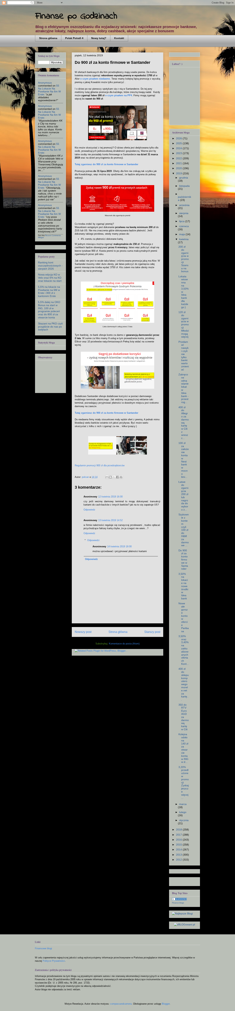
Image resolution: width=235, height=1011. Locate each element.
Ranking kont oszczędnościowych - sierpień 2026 (50, 265)
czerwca (184, 226)
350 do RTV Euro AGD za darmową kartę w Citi (183, 717)
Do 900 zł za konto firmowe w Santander (183, 559)
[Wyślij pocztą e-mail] (107, 477)
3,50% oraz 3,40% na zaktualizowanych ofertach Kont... (183, 650)
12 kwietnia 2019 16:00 (110, 496)
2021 (179, 163)
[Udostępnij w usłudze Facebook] (117, 477)
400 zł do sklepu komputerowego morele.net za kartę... (183, 684)
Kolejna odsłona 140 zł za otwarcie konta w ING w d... (183, 748)
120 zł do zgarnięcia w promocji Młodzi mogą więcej (183, 324)
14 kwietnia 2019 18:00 (119, 546)
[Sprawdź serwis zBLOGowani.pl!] (184, 924)
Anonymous (45, 82)
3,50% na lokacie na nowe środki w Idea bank (183, 586)
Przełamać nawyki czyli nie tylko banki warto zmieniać (183, 355)
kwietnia (184, 239)
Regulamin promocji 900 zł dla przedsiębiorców (99, 465)
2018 (179, 829)
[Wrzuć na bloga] (110, 477)
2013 (179, 854)
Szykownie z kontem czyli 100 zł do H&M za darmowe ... (183, 530)
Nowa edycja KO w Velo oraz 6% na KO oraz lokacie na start (50, 277)
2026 (179, 138)
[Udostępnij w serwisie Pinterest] (121, 477)
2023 (179, 153)
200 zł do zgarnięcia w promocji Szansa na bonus (183, 259)
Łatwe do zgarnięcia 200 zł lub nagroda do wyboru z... (183, 495)
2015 (179, 844)
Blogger (166, 1003)
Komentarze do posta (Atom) (124, 643)
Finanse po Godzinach (76, 16)
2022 (179, 158)
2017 (179, 834)
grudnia (183, 177)
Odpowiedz (89, 509)
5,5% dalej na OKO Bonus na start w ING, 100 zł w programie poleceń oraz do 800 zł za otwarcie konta (49, 310)
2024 (179, 148)
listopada (184, 185)
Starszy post (152, 631)
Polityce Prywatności (54, 960)
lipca (182, 221)
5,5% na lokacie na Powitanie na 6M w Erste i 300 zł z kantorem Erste (49, 291)
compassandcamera (121, 1003)
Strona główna (48, 38)
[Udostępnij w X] (114, 477)
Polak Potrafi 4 (74, 38)
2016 (179, 839)
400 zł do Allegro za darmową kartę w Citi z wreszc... (183, 423)
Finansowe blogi (43, 948)
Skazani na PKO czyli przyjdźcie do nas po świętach (50, 326)
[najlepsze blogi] (182, 913)
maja (182, 234)
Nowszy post (83, 631)
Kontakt (119, 38)
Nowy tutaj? (98, 38)
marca (183, 804)
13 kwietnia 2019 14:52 (110, 520)
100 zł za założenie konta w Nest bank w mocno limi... (183, 460)
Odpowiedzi (93, 540)
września (184, 205)
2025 (179, 143)
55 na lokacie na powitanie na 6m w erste (49, 90)
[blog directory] (179, 899)
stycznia (184, 820)
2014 (179, 849)
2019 (179, 173)
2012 (179, 859)
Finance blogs (178, 903)
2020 (179, 168)
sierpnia (183, 213)
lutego (182, 812)
